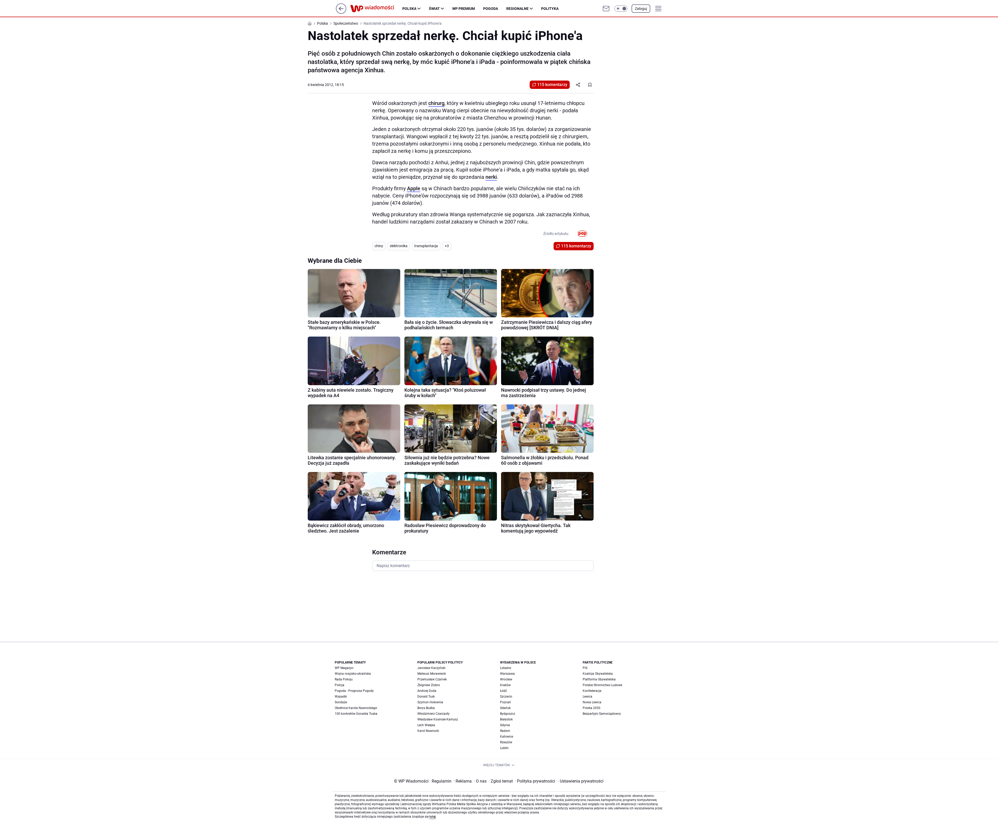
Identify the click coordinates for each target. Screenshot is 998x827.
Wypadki (341, 696)
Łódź (503, 691)
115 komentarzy (552, 84)
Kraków (505, 685)
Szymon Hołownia (430, 702)
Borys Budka (426, 708)
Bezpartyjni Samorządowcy (602, 714)
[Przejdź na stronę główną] (341, 12)
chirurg (436, 103)
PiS (585, 668)
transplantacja (426, 246)
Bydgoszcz (507, 714)
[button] (620, 8)
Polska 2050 (591, 708)
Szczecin (506, 696)
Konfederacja (592, 691)
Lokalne (505, 668)
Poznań (505, 702)
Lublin (504, 748)
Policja (339, 685)
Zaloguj (641, 8)
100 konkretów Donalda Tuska (356, 714)
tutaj (432, 816)
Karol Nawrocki (428, 731)
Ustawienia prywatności (580, 781)
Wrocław (506, 679)
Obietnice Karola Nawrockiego (356, 708)
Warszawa (507, 673)
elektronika (399, 246)
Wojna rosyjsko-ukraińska (353, 673)
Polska (409, 8)
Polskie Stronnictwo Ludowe (602, 685)
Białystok (506, 719)
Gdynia (505, 725)
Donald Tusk (426, 696)
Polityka (550, 8)
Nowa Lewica (592, 702)
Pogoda (490, 8)
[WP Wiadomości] (376, 8)
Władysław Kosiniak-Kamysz (437, 719)
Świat (434, 8)
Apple (413, 188)
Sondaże (341, 702)
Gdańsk (505, 708)
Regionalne (517, 8)
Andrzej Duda (426, 691)
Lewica (587, 696)
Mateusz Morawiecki (431, 673)
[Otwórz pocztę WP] (606, 8)
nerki (491, 177)
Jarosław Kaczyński (431, 668)
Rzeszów (506, 742)
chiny (379, 246)
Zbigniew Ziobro (428, 685)
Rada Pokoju (344, 679)
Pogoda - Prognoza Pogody (354, 691)
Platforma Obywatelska (599, 679)
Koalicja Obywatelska (598, 673)
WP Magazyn (344, 668)
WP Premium (463, 8)
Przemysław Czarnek (432, 679)
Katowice (506, 736)
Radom (505, 731)
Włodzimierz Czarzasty (433, 714)
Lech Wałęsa (426, 725)
